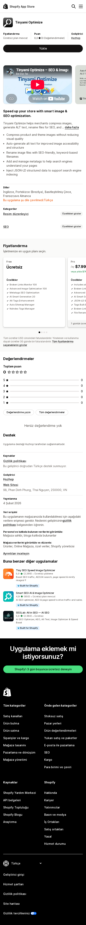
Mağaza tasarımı (14, 745)
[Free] (39, 332)
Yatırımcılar (52, 807)
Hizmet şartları (13, 884)
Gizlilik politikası (14, 461)
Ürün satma (11, 730)
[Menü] (81, 6)
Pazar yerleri (52, 723)
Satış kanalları (12, 716)
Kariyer (49, 800)
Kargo (48, 759)
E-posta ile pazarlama (59, 745)
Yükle (43, 48)
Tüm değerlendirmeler (52, 412)
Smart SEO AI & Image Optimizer (35, 592)
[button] (43, 578)
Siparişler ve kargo (16, 738)
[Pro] (42, 332)
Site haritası (11, 903)
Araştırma (9, 822)
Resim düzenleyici (16, 214)
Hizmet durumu (55, 843)
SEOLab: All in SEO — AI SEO (32, 612)
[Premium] (46, 332)
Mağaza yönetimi (15, 759)
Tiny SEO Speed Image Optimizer (35, 570)
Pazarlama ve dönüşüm (19, 752)
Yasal (48, 836)
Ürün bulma (11, 723)
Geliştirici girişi (13, 874)
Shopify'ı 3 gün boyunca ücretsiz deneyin (43, 669)
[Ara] (74, 6)
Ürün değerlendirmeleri (60, 730)
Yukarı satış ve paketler (60, 738)
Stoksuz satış (53, 716)
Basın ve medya (55, 814)
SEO (6, 226)
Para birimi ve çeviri (57, 767)
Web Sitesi (10, 485)
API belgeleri (12, 800)
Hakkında (50, 792)
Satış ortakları (53, 829)
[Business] (44, 332)
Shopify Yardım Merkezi (19, 792)
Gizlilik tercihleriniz (16, 913)
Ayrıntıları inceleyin (16, 553)
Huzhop (75, 38)
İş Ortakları (51, 822)
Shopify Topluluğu (16, 807)
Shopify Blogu (12, 814)
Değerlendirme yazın (19, 412)
